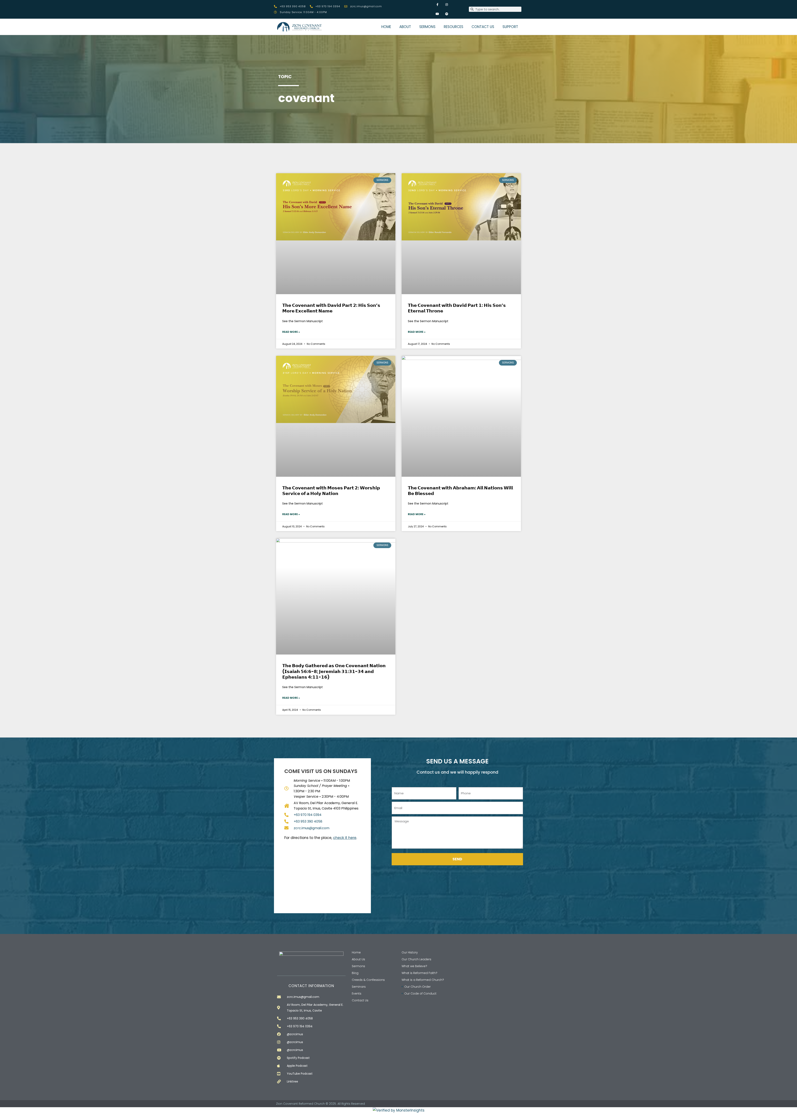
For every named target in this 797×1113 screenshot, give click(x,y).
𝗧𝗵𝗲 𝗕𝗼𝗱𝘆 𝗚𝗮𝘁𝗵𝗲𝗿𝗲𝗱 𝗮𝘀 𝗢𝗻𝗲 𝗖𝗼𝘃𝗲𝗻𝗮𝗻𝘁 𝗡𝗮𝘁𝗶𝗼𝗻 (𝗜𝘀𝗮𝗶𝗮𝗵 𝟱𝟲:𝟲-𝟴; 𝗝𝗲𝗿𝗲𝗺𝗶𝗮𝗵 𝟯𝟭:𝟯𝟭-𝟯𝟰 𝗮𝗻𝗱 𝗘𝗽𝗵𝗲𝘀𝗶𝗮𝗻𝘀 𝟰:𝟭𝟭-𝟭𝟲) (334, 671)
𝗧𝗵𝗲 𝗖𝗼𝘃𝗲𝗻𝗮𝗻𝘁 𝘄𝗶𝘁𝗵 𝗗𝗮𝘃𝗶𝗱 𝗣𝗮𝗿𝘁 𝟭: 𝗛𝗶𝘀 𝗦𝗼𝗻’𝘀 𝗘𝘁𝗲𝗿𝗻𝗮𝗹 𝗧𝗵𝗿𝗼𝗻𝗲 (457, 308)
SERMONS (427, 26)
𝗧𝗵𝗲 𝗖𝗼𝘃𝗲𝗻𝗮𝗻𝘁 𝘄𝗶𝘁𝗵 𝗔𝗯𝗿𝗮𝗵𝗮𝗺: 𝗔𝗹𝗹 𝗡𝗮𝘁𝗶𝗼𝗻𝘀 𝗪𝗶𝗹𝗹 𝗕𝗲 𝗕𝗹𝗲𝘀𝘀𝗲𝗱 (460, 490)
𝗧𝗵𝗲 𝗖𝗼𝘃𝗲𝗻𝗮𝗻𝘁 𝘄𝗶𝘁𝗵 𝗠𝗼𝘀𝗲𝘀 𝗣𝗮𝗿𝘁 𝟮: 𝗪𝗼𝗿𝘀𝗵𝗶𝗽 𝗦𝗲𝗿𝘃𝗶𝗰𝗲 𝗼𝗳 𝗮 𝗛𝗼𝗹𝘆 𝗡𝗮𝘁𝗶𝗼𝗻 (331, 490)
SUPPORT (510, 26)
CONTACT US (483, 26)
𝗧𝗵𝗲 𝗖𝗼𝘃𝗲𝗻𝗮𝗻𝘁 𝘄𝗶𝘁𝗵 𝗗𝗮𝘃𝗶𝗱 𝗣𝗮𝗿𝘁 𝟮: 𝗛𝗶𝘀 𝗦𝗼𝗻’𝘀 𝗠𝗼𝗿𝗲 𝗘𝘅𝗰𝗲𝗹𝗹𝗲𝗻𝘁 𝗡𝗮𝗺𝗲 (331, 308)
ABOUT (405, 26)
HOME (386, 26)
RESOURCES (453, 26)
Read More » (291, 332)
